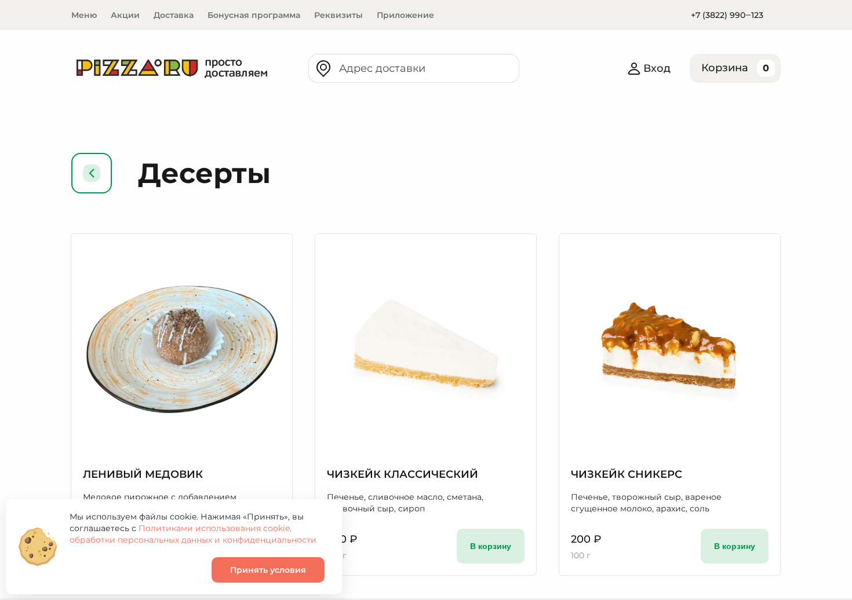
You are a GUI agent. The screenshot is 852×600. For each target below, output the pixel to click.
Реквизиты (338, 15)
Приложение (405, 15)
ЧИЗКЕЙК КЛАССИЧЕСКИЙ (402, 474)
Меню (84, 15)
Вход (657, 68)
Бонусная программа (253, 15)
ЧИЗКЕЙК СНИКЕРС (626, 474)
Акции (125, 15)
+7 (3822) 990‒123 (727, 15)
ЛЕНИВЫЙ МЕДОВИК (143, 474)
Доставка (174, 15)
